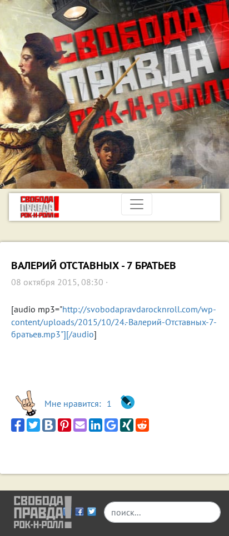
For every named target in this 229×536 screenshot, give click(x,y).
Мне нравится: (78, 403)
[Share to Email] (80, 425)
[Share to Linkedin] (95, 425)
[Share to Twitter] (33, 425)
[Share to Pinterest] (64, 425)
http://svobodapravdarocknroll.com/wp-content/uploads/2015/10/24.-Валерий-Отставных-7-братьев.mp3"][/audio (114, 322)
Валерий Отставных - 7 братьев (93, 265)
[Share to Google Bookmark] (111, 425)
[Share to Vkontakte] (49, 425)
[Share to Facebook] (17, 425)
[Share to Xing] (126, 425)
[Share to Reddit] (142, 425)
